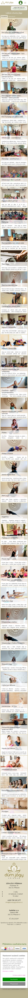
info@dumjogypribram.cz (19, 8)
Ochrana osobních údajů (19, 975)
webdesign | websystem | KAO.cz (14, 989)
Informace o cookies (8, 971)
